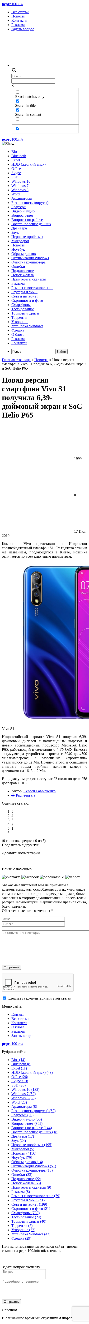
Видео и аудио (23, 211)
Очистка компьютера (28, 262)
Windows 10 (20, 181)
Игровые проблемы (27, 237)
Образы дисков (23, 254)
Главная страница (16, 360)
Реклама (18, 25)
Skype (16, 173)
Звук (15, 232)
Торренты (19, 317)
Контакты (19, 20)
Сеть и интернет (24, 296)
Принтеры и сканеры (28, 279)
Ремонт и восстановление (32, 288)
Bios (14, 152)
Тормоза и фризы (25, 313)
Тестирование (22, 309)
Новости (18, 16)
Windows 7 (19, 186)
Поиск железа (22, 275)
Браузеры (18, 207)
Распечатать (25, 795)
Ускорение (19, 322)
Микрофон (20, 241)
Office (16, 169)
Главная (17, 1014)
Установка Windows (27, 326)
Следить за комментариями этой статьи (39, 998)
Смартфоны (21, 305)
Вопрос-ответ (22, 215)
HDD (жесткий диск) (28, 164)
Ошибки (18, 266)
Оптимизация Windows (30, 258)
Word (15, 194)
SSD (15, 177)
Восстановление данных (31, 224)
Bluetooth (18, 156)
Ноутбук (18, 249)
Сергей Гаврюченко (39, 791)
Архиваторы (21, 198)
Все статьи (20, 12)
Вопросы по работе (27, 220)
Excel (15, 160)
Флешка (17, 330)
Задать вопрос (22, 29)
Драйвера (19, 228)
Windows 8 (19, 190)
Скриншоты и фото (27, 300)
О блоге (17, 334)
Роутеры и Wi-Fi (24, 292)
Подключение (22, 271)
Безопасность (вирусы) (29, 203)
